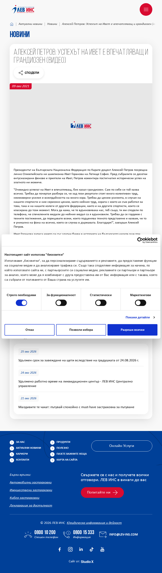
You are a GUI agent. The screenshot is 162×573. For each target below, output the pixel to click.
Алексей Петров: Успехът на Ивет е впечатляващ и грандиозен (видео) (112, 24)
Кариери (22, 453)
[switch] (61, 303)
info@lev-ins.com (123, 534)
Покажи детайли (138, 317)
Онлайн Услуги (121, 446)
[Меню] (146, 9)
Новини (52, 24)
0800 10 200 (45, 533)
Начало (12, 24)
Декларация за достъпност (31, 506)
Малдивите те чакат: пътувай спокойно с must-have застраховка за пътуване (76, 407)
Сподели (28, 74)
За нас (20, 442)
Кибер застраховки (24, 498)
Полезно (63, 448)
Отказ (29, 329)
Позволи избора (81, 329)
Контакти (22, 459)
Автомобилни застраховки (31, 482)
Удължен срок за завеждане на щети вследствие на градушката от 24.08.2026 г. (78, 360)
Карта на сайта (67, 459)
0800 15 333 (83, 533)
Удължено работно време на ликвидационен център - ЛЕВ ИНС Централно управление (75, 384)
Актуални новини (30, 24)
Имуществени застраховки (31, 490)
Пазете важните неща (72, 453)
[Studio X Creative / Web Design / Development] (87, 561)
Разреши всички (132, 329)
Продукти (63, 442)
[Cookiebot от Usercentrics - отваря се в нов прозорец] (140, 240)
